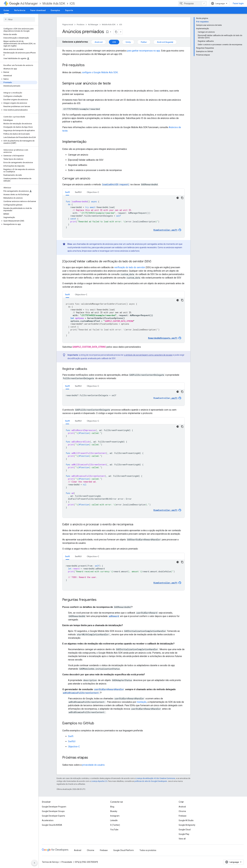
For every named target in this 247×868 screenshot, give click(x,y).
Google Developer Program (54, 807)
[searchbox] (19, 19)
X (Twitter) (115, 825)
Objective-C (74, 746)
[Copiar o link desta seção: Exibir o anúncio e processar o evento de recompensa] (136, 524)
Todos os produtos (148, 850)
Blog (112, 807)
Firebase (182, 816)
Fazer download (38, 10)
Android (98, 42)
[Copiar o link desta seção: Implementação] (89, 142)
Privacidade (66, 862)
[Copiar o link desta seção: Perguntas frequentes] (99, 600)
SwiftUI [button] (78, 192)
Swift (70, 736)
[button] (18, 72)
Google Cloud (185, 829)
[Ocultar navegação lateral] (34, 863)
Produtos (80, 24)
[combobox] (192, 3)
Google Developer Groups (53, 811)
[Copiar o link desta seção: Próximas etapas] (91, 757)
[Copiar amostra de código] (182, 198)
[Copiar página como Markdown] (116, 31)
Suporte (69, 10)
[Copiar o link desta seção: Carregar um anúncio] (93, 178)
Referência (19, 10)
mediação (142, 702)
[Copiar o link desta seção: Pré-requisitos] (87, 65)
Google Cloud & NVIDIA (52, 825)
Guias (6, 10)
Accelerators (47, 820)
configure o (100, 72)
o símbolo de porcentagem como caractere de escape (148, 355)
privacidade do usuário (93, 765)
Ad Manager (29, 3)
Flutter (144, 42)
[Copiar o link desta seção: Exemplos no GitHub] (97, 723)
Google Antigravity (187, 825)
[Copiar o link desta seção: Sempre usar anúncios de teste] (113, 83)
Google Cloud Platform (123, 850)
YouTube (114, 829)
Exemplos (55, 10)
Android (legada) (165, 42)
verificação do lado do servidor (129, 267)
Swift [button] (67, 192)
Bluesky (113, 811)
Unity (128, 42)
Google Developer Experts (53, 816)
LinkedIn (114, 820)
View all (182, 839)
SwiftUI (71, 741)
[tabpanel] (123, 217)
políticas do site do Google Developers (151, 781)
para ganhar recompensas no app (143, 50)
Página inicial (67, 24)
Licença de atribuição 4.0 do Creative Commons (155, 778)
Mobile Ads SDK (53, 3)
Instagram (114, 816)
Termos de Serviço (50, 862)
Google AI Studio (186, 820)
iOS (72, 3)
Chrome (182, 811)
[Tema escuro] (177, 198)
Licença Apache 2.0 (99, 781)
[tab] (67, 192)
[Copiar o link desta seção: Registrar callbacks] (90, 369)
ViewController (165, 398)
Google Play (184, 834)
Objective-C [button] (93, 192)
